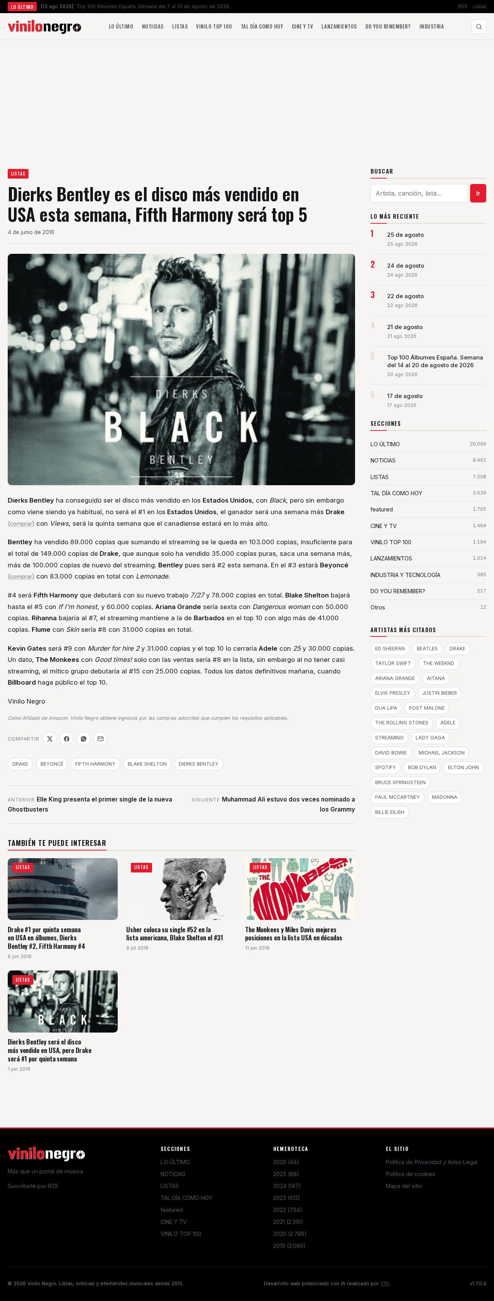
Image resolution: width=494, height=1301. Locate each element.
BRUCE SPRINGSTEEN (400, 782)
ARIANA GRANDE (395, 678)
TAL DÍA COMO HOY (186, 1198)
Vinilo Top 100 (214, 26)
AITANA (436, 678)
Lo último (121, 26)
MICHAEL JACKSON (442, 753)
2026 (286, 1162)
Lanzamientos (339, 26)
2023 (286, 1198)
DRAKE (20, 764)
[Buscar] (479, 26)
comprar (21, 523)
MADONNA (444, 797)
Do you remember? (388, 26)
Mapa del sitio (404, 1186)
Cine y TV (302, 26)
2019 (289, 1245)
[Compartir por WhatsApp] (83, 739)
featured (172, 1210)
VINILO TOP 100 (181, 1233)
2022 (287, 1210)
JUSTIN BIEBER (439, 693)
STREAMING (389, 738)
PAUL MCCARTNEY (397, 797)
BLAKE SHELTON (147, 764)
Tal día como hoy (262, 26)
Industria (432, 26)
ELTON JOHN (463, 767)
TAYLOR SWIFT (393, 663)
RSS (462, 6)
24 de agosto (405, 265)
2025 (286, 1174)
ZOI (385, 1283)
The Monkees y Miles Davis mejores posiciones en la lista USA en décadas (293, 934)
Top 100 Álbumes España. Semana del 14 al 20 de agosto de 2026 (435, 361)
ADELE (447, 723)
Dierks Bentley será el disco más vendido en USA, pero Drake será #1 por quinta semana (49, 1050)
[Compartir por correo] (100, 739)
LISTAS (18, 173)
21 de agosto (405, 327)
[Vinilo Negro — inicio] (44, 26)
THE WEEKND (438, 663)
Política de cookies (410, 1174)
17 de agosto (405, 396)
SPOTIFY (385, 767)
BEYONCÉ (52, 764)
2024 (287, 1186)
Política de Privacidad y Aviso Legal (431, 1162)
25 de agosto (405, 234)
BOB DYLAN (422, 767)
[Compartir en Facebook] (66, 739)
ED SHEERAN (390, 648)
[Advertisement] (247, 98)
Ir (478, 193)
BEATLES (427, 648)
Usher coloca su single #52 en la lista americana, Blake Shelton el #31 (174, 934)
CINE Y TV (174, 1221)
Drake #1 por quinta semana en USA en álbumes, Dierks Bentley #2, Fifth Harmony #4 (46, 938)
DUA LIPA (386, 708)
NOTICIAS (173, 1174)
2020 (290, 1233)
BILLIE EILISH (389, 812)
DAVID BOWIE (391, 753)
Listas (479, 6)
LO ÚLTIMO (175, 1162)
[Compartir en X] (49, 739)
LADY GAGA (430, 738)
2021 (288, 1221)
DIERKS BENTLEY (198, 764)
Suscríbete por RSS (33, 1186)
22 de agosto (405, 296)
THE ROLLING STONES (401, 723)
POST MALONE (427, 708)
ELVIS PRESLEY (392, 693)
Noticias (153, 26)
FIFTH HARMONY (95, 764)
